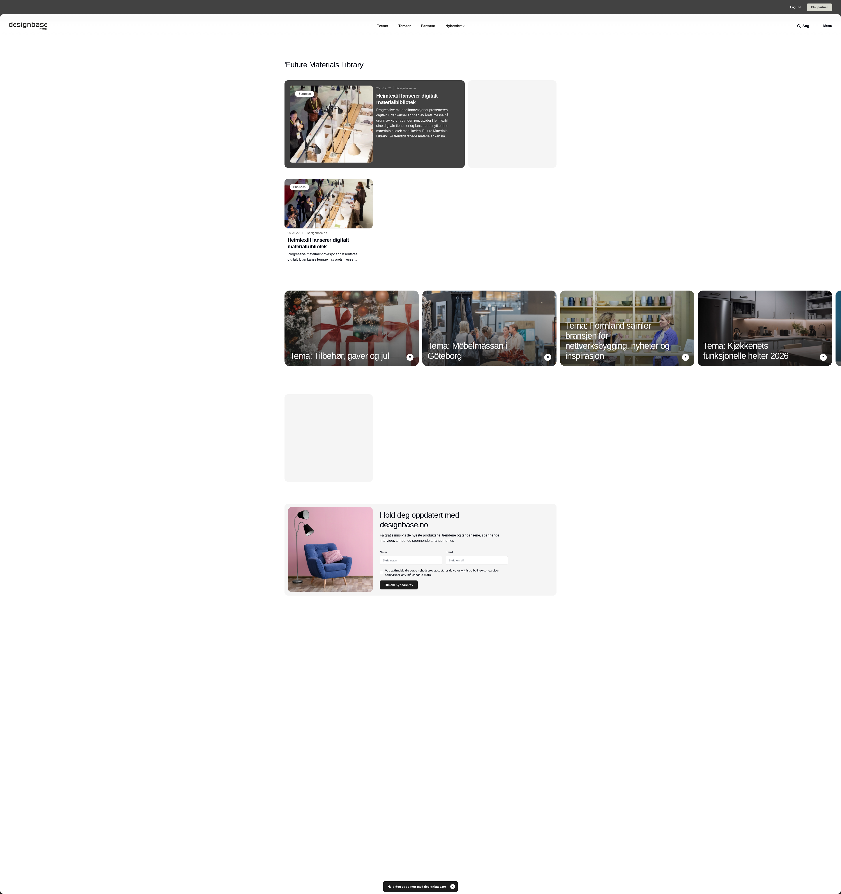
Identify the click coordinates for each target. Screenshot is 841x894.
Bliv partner (819, 7)
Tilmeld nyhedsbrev (398, 585)
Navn (383, 552)
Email (449, 552)
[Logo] (28, 26)
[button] (409, 357)
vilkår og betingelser (474, 570)
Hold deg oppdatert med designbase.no (417, 886)
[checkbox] (381, 572)
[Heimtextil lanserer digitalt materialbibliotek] (374, 124)
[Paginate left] (288, 328)
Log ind (795, 7)
